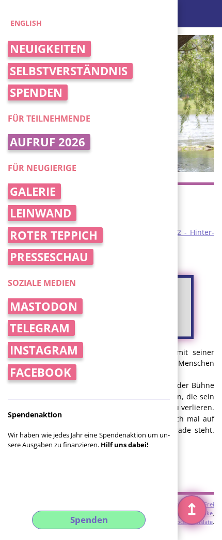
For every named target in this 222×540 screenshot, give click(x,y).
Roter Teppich (54, 235)
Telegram (40, 328)
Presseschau (49, 257)
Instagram (44, 350)
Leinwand (40, 213)
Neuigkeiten (48, 49)
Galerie (33, 191)
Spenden (36, 92)
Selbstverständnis (69, 71)
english (26, 23)
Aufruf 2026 (47, 142)
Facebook (40, 372)
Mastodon (43, 306)
